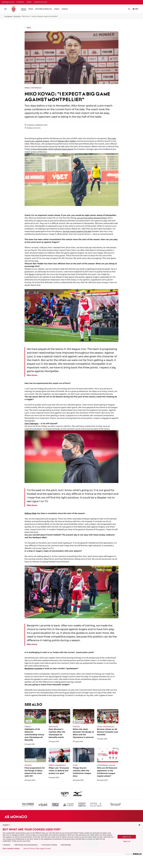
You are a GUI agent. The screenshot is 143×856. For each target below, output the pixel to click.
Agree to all (127, 837)
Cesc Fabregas (31, 423)
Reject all (126, 841)
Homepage (8, 16)
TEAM (30, 9)
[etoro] (115, 804)
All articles (17, 16)
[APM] (65, 793)
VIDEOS (64, 9)
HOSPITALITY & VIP (40, 2)
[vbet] (42, 804)
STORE (29, 2)
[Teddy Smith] (82, 804)
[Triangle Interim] (68, 804)
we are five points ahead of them (92, 218)
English (6, 825)
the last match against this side (77, 231)
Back (29, 27)
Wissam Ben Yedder (67, 141)
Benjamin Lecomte (33, 668)
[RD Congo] (28, 804)
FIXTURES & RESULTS (43, 9)
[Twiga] (55, 804)
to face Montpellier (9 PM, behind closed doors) (52, 149)
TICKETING (20, 2)
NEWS (23, 9)
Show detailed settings (11, 848)
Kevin (31, 274)
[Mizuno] (77, 793)
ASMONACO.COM (8, 2)
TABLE (56, 9)
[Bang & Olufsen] (95, 804)
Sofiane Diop (30, 513)
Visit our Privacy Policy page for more (37, 848)
